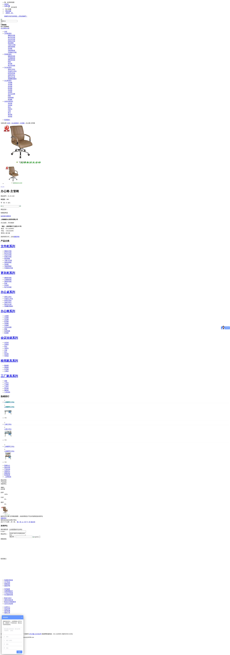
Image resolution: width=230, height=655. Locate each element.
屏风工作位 (11, 69)
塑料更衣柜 (11, 60)
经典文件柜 (11, 41)
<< (2, 186)
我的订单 (7, 612)
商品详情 (7, 467)
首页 (5, 31)
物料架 (6, 390)
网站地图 (8, 11)
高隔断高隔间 (12, 78)
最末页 (33, 522)
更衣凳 (10, 63)
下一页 (28, 522)
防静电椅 (11, 97)
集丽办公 (7, 465)
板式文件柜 (11, 37)
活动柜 (10, 48)
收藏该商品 (4, 213)
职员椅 (10, 88)
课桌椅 (6, 367)
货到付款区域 (8, 600)
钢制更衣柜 (11, 56)
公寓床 (6, 371)
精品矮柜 (11, 43)
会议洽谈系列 (8, 101)
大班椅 (10, 82)
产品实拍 (7, 469)
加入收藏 (8, 9)
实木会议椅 (11, 94)
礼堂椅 (6, 369)
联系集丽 (7, 475)
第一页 (19, 522)
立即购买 (7, 477)
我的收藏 (7, 611)
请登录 (6, 4)
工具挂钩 (7, 392)
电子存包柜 (11, 65)
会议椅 (10, 86)
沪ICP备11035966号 (35, 634)
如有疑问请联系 (6, 216)
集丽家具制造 (8, 580)
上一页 (24, 522)
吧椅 (9, 95)
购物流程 (7, 584)
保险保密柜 (11, 46)
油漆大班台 (11, 75)
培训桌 (10, 116)
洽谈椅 (10, 92)
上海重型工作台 (9, 446)
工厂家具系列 (9, 376)
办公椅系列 (8, 80)
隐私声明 (7, 585)
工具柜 (6, 384)
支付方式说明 (8, 603)
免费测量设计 (8, 591)
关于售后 (7, 582)
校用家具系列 (9, 360)
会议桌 (10, 103)
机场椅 (10, 99)
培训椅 (10, 90)
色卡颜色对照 (8, 594)
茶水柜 (10, 114)
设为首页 (14, 7)
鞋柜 (9, 62)
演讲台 (10, 109)
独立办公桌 (11, 77)
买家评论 (7, 471)
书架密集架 (11, 50)
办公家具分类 (5, 28)
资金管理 (7, 609)
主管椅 (10, 84)
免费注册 (7, 6)
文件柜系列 (8, 33)
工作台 (6, 382)
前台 (9, 107)
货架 (5, 381)
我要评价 (3, 518)
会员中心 (7, 607)
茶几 (9, 112)
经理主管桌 (11, 73)
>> (3, 186)
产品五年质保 (8, 593)
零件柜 (6, 388)
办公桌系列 (8, 67)
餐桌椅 (6, 365)
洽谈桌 (10, 105)
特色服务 (7, 589)
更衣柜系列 (8, 54)
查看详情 (16, 236)
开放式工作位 (12, 71)
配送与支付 (8, 598)
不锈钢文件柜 (12, 52)
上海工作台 (8, 424)
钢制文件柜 (11, 35)
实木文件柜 (11, 39)
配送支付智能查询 (10, 602)
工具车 (6, 386)
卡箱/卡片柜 (11, 45)
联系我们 (7, 120)
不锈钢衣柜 (11, 58)
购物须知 (7, 473)
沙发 (9, 111)
